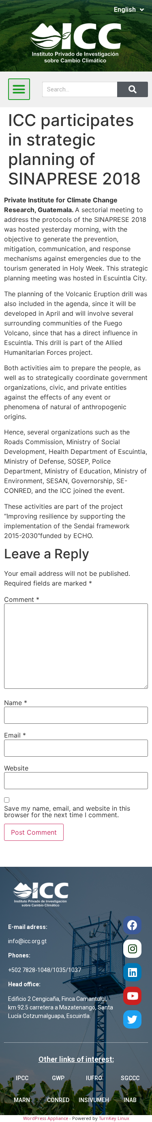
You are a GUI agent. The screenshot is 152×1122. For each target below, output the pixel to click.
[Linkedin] (132, 972)
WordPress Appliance (45, 1118)
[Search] (132, 89)
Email (15, 735)
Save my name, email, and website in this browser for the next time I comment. (67, 811)
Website (16, 768)
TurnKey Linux (114, 1118)
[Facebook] (132, 925)
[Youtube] (132, 996)
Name (15, 702)
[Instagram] (132, 949)
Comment (21, 599)
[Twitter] (132, 1019)
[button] (19, 89)
